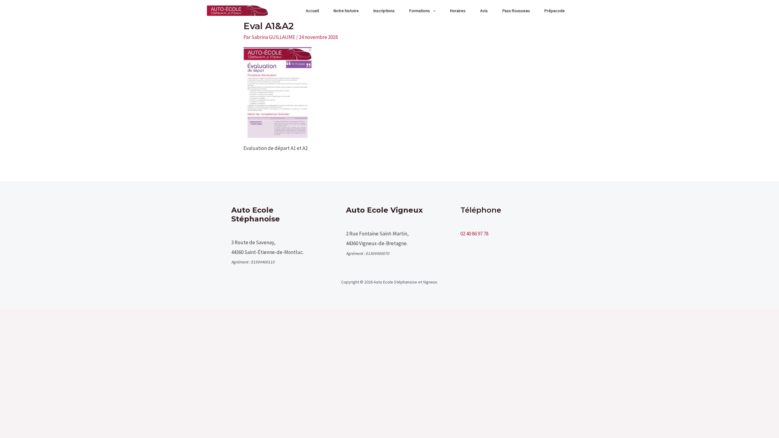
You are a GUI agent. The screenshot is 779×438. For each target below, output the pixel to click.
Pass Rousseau (516, 10)
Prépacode (554, 10)
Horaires (458, 10)
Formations (419, 10)
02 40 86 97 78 (474, 233)
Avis (484, 10)
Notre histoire (346, 10)
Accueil (312, 10)
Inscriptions (384, 10)
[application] (432, 10)
